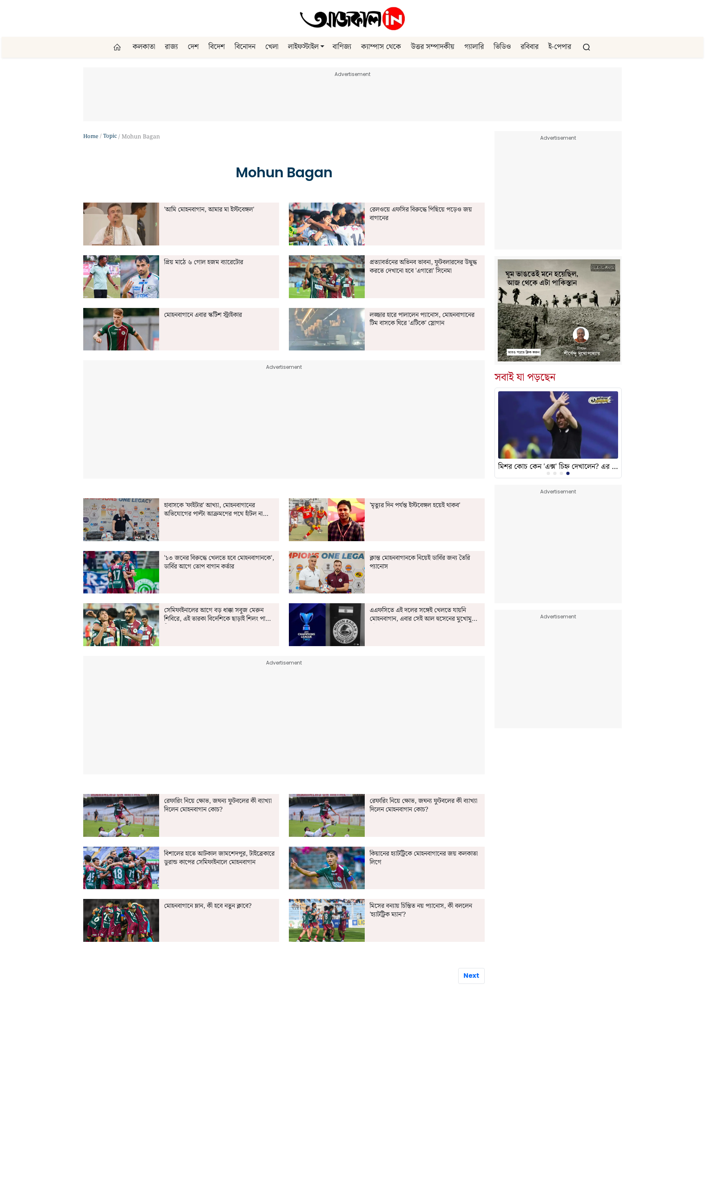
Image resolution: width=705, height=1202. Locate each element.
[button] (322, 47)
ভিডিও (502, 46)
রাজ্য (171, 46)
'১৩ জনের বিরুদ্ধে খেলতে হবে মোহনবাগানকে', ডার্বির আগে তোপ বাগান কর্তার (219, 562)
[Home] (352, 18)
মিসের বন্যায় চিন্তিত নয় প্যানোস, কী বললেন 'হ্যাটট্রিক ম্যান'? (421, 910)
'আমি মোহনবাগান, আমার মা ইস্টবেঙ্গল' (209, 210)
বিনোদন (245, 46)
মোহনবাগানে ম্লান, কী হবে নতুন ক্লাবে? (208, 906)
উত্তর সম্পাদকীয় (432, 46)
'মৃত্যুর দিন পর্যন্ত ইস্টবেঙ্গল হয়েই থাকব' (415, 506)
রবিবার (530, 46)
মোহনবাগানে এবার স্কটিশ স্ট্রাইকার (203, 315)
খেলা (271, 46)
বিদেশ (216, 46)
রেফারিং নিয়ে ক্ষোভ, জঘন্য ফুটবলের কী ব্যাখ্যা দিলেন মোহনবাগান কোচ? (218, 805)
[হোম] (118, 47)
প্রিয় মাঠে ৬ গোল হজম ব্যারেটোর (203, 263)
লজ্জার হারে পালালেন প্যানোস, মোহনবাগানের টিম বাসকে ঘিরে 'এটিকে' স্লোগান (422, 319)
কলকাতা (144, 46)
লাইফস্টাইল (303, 46)
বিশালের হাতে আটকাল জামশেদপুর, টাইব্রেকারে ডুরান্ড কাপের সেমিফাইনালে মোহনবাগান (219, 858)
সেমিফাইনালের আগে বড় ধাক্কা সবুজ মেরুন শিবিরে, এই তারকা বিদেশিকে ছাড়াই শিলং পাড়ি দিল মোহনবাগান (217, 615)
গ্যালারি (474, 46)
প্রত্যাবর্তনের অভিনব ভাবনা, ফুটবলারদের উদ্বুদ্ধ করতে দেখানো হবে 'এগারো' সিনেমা (423, 267)
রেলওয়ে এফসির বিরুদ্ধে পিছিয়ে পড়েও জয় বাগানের (421, 214)
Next (471, 975)
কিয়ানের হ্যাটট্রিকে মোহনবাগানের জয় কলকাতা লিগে (424, 858)
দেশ (193, 46)
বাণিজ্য (342, 46)
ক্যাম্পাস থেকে (381, 46)
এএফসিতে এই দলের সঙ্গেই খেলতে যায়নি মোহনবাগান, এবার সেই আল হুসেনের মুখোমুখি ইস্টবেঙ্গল (423, 615)
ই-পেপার (559, 46)
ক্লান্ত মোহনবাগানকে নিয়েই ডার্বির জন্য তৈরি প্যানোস (420, 562)
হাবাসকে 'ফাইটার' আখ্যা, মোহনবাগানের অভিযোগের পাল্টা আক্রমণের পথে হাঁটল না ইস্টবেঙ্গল (213, 510)
